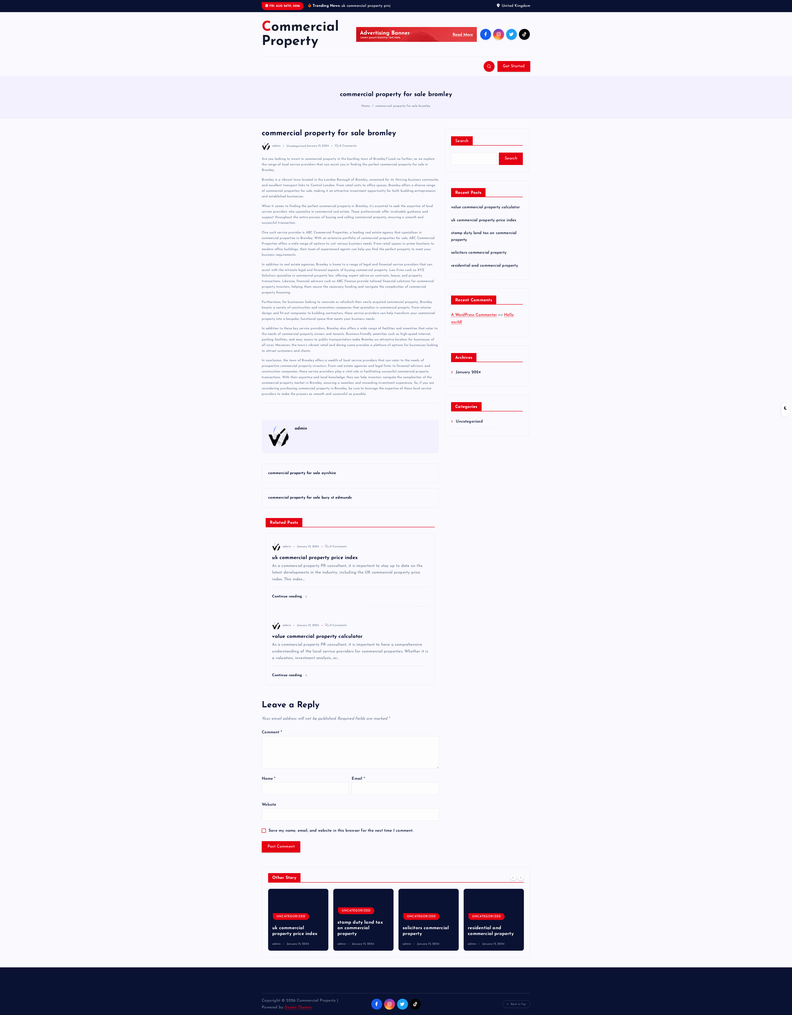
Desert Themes (298, 1007)
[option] (298, 920)
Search (462, 141)
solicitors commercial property (479, 253)
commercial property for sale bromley (403, 106)
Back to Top (518, 1004)
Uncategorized (296, 145)
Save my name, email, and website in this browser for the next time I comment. (341, 831)
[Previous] (513, 877)
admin (276, 145)
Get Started (514, 66)
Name (268, 779)
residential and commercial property (484, 266)
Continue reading (287, 596)
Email (358, 779)
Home (365, 106)
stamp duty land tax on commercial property (295, 928)
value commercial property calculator (485, 207)
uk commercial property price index (483, 220)
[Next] (521, 877)
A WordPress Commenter (474, 315)
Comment (272, 732)
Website (269, 805)
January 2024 (468, 372)
